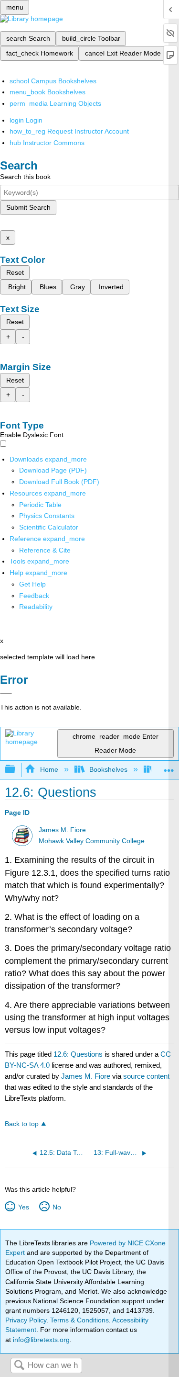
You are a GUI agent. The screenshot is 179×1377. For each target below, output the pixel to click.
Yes (23, 1207)
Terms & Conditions (79, 1320)
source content (146, 1076)
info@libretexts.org (40, 1339)
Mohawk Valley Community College (92, 841)
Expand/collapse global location (169, 767)
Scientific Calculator (48, 527)
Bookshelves (108, 769)
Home (49, 769)
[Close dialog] (6, 693)
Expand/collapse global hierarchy (16, 770)
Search (19, 1365)
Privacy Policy (25, 1320)
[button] (34, 595)
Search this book (25, 177)
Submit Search (28, 207)
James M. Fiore (62, 830)
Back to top (22, 1124)
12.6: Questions (78, 1054)
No (57, 1207)
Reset (15, 272)
